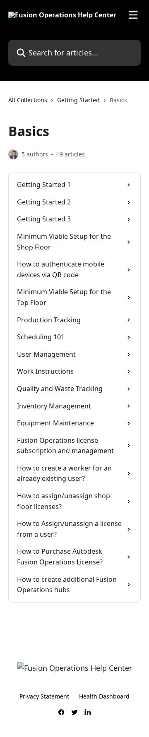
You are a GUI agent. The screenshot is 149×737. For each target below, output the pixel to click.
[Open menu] (133, 15)
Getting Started (78, 100)
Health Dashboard (104, 696)
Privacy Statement (44, 696)
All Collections (27, 100)
